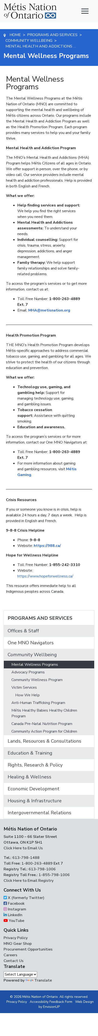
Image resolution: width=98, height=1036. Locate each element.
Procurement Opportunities (28, 949)
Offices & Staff (23, 631)
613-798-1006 (42, 869)
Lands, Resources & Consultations (44, 741)
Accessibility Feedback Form (51, 1001)
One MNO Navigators (31, 643)
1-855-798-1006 (54, 874)
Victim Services (24, 687)
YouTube (16, 920)
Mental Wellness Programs (34, 664)
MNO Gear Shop (18, 943)
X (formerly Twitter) (25, 897)
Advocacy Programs (28, 672)
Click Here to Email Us (23, 848)
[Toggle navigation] (85, 11)
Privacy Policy (16, 938)
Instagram (16, 909)
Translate (43, 980)
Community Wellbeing (32, 654)
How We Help (27, 695)
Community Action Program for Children (44, 731)
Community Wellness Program (37, 679)
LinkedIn (14, 915)
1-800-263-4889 (37, 863)
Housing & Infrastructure (35, 801)
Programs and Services (40, 618)
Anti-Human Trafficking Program (38, 702)
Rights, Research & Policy (35, 765)
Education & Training (30, 753)
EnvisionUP (51, 1006)
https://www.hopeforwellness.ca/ (45, 576)
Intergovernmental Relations (39, 812)
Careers (10, 955)
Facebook (15, 903)
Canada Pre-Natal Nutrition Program (41, 723)
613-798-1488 (25, 857)
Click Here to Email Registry (29, 880)
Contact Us (14, 960)
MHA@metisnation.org (49, 310)
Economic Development (33, 789)
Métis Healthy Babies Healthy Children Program (44, 713)
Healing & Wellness (29, 777)
